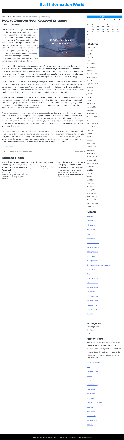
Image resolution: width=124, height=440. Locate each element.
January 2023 (91, 150)
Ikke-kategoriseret (7, 147)
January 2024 (91, 110)
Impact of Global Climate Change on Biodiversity (103, 352)
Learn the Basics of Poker (41, 162)
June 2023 (90, 133)
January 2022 (91, 190)
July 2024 (90, 90)
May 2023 (90, 137)
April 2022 (90, 180)
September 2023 (92, 124)
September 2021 (92, 203)
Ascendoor (73, 437)
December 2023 (92, 114)
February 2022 (91, 187)
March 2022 (91, 183)
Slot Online (90, 330)
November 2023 (92, 117)
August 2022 (91, 167)
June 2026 (90, 54)
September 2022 (92, 163)
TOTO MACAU (91, 238)
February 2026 (91, 67)
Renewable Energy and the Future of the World (103, 345)
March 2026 (91, 64)
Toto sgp (90, 216)
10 (88, 27)
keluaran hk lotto (92, 420)
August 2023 (91, 127)
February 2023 (91, 147)
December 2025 (92, 74)
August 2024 (91, 87)
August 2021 (91, 206)
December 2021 (92, 193)
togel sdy (90, 425)
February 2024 (91, 107)
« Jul (88, 39)
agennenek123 (17, 25)
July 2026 (90, 51)
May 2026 (90, 57)
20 (103, 29)
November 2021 (92, 196)
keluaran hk (91, 225)
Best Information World (62, 4)
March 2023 (91, 143)
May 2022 (90, 177)
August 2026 (91, 47)
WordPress (88, 437)
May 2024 (90, 97)
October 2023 (91, 120)
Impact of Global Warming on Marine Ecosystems (104, 349)
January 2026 (91, 70)
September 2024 (92, 84)
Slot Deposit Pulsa (93, 247)
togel (88, 333)
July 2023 (90, 130)
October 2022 (91, 160)
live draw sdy (91, 411)
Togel (88, 234)
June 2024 (90, 94)
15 (113, 27)
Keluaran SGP (91, 221)
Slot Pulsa (90, 314)
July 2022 (90, 170)
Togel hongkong (92, 229)
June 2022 (90, 173)
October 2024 (91, 80)
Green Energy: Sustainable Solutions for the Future (104, 342)
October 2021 (91, 200)
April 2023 (90, 140)
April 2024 (90, 100)
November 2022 (92, 157)
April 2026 (90, 60)
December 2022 (92, 153)
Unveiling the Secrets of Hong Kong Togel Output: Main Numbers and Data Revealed (71, 165)
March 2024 (91, 104)
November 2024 (92, 77)
